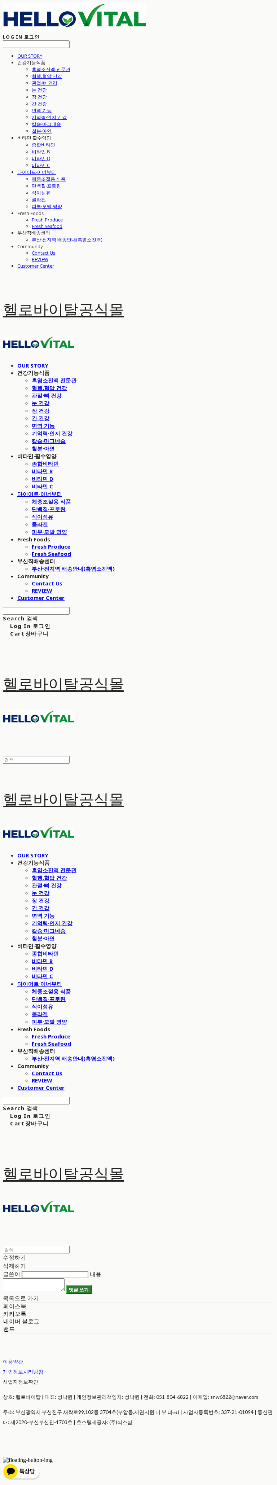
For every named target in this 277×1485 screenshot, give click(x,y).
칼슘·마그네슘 (46, 124)
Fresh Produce (47, 219)
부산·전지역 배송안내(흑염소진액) (67, 239)
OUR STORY (29, 56)
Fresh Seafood (47, 226)
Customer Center (35, 266)
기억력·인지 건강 (49, 117)
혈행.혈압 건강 (47, 76)
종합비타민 (43, 144)
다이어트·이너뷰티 (36, 172)
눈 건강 (39, 90)
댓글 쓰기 (79, 1289)
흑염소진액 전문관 (51, 69)
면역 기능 (42, 110)
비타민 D (41, 158)
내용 (95, 1274)
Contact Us (43, 253)
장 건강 (39, 96)
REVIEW (40, 259)
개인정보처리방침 (23, 1371)
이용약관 (13, 1361)
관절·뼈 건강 (44, 83)
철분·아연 (42, 131)
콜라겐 (39, 199)
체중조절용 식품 (49, 179)
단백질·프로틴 (46, 186)
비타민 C (41, 165)
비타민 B (41, 151)
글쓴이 (11, 1274)
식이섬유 (41, 192)
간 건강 (39, 103)
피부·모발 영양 (47, 206)
